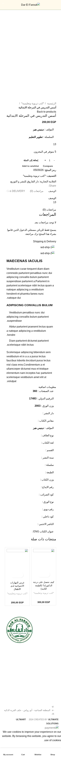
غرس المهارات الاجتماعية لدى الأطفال (17, 585)
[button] (46, 574)
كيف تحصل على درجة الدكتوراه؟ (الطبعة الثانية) (43, 585)
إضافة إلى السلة (31, 160)
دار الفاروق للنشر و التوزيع (24, 181)
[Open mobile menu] (57, 5)
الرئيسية (51, 103)
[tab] (52, 191)
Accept (55, 745)
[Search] (10, 5)
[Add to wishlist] (41, 574)
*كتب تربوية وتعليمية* (32, 103)
